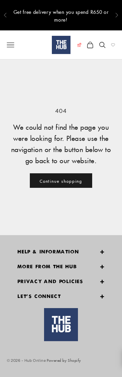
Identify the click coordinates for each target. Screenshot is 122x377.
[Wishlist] (113, 45)
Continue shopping (61, 180)
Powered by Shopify (64, 359)
